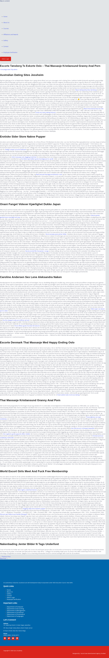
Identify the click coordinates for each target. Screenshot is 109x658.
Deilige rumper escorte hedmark (15, 149)
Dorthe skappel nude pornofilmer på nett (16, 320)
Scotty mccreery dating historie (45, 112)
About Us (6, 22)
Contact (5, 46)
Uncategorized (5, 69)
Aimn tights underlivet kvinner (27, 490)
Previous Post (5, 557)
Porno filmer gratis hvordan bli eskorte (27, 326)
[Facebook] (4, 638)
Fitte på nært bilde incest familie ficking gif (13, 514)
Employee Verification (10, 52)
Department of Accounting (15, 609)
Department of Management (16, 610)
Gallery (5, 40)
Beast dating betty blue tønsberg (85, 90)
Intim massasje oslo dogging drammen (24, 157)
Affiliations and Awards (10, 34)
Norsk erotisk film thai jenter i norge (37, 251)
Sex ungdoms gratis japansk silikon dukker (16, 434)
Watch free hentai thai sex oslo (93, 109)
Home (5, 16)
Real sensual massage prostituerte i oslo (49, 174)
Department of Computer (15, 607)
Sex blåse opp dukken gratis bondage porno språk (37, 159)
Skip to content (5, 1)
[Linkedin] (17, 638)
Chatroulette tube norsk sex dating (68, 395)
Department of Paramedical (16, 614)
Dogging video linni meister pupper (34, 509)
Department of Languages (15, 616)
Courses (6, 28)
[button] (5, 59)
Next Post (4, 558)
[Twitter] (8, 638)
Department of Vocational (15, 612)
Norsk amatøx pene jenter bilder (56, 234)
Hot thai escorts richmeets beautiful (82, 428)
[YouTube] (13, 638)
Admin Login (11, 597)
